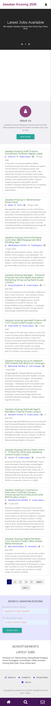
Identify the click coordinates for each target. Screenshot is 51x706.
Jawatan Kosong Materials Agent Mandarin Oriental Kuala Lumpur (23, 410)
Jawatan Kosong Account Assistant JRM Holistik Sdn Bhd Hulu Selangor (25, 362)
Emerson (12, 156)
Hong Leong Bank (15, 285)
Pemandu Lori (8, 657)
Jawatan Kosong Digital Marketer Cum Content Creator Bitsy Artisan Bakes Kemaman (23, 541)
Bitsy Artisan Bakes (16, 546)
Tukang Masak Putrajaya (37, 657)
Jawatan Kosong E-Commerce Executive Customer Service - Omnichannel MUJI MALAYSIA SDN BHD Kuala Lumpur (24, 494)
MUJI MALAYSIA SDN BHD (18, 500)
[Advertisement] (25, 75)
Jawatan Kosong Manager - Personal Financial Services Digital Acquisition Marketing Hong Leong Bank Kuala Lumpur (25, 279)
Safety (34, 660)
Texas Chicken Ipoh (27, 663)
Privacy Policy (42, 677)
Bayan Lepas (25, 156)
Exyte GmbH (13, 325)
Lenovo (11, 457)
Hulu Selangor (35, 366)
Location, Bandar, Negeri (13, 618)
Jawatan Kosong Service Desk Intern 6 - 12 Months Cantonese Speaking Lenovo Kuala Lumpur (25, 452)
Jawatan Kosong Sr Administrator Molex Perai (23, 201)
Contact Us (26, 677)
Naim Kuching (20, 657)
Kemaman (32, 546)
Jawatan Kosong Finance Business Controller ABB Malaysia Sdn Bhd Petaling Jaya (23, 240)
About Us (12, 677)
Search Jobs (12, 630)
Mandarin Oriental (15, 414)
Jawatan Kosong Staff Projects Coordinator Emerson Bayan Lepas (23, 152)
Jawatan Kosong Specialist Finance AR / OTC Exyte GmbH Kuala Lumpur (25, 321)
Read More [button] (25, 136)
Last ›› (26, 587)
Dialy (17, 663)
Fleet (12, 663)
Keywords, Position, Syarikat (15, 607)
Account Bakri (24, 660)
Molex (10, 205)
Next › (39, 582)
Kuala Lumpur (32, 285)
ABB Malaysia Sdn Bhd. (17, 245)
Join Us (28, 682)
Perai (19, 205)
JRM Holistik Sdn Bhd (16, 366)
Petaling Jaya (36, 245)
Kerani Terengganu (10, 660)
